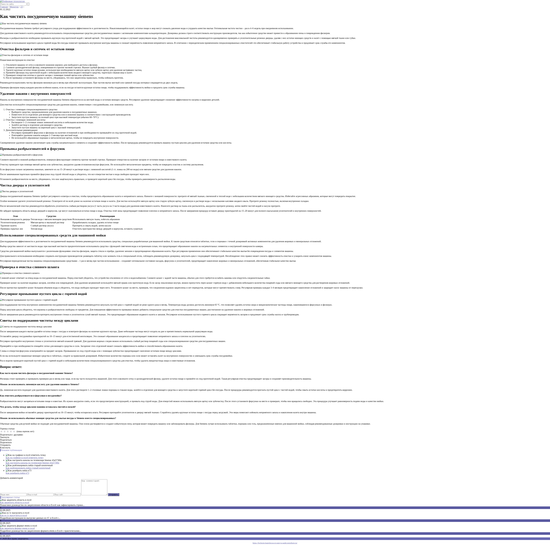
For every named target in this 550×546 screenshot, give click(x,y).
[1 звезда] (1, 431)
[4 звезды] (10, 431)
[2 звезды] (4, 431)
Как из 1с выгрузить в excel (13, 515)
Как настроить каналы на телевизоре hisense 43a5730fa (32, 463)
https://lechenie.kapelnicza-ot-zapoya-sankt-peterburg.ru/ (275, 543)
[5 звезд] (14, 431)
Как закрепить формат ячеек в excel (17, 528)
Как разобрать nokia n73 (17, 473)
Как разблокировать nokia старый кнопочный (28, 468)
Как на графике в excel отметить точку (25, 457)
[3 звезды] (7, 431)
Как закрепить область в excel (14, 502)
